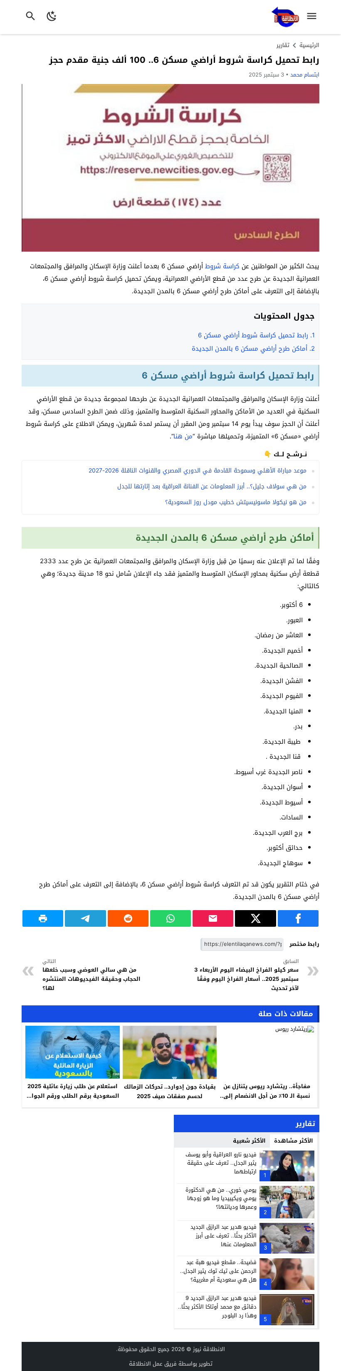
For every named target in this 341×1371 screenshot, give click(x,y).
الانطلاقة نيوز (209, 1349)
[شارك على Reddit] (128, 918)
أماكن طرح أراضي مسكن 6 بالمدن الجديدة (253, 348)
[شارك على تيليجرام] (85, 918)
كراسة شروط (222, 266)
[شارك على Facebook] (298, 918)
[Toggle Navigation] (314, 17)
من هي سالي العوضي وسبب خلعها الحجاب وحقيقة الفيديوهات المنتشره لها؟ (91, 975)
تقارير (283, 45)
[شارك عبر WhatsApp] (170, 918)
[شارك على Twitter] (255, 918)
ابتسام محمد (304, 74)
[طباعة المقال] (43, 918)
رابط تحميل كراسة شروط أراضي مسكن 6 (256, 335)
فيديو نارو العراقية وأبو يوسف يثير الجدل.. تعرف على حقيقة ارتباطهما (221, 1163)
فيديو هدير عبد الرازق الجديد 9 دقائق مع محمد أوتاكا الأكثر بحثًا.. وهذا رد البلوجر (217, 1307)
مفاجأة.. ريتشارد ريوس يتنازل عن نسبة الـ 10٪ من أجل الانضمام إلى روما (266, 1096)
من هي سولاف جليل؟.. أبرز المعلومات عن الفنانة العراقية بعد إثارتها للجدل (211, 486)
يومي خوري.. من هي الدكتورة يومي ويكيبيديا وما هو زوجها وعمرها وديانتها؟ (221, 1199)
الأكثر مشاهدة (293, 1141)
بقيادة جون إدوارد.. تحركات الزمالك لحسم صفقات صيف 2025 (170, 1091)
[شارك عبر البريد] (213, 918)
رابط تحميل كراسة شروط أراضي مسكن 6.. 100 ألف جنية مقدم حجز (184, 60)
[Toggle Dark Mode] (51, 17)
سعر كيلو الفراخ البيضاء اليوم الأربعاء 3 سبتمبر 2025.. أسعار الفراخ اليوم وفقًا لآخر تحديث (246, 975)
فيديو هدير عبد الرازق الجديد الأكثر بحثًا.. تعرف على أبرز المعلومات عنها (223, 1236)
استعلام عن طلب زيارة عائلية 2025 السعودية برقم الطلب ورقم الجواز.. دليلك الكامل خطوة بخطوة (72, 1096)
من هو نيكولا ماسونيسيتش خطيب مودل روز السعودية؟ (235, 502)
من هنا (183, 436)
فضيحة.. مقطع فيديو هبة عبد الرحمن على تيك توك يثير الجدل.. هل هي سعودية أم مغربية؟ (218, 1271)
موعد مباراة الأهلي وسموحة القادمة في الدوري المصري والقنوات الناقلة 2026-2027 (197, 470)
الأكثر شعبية (249, 1141)
